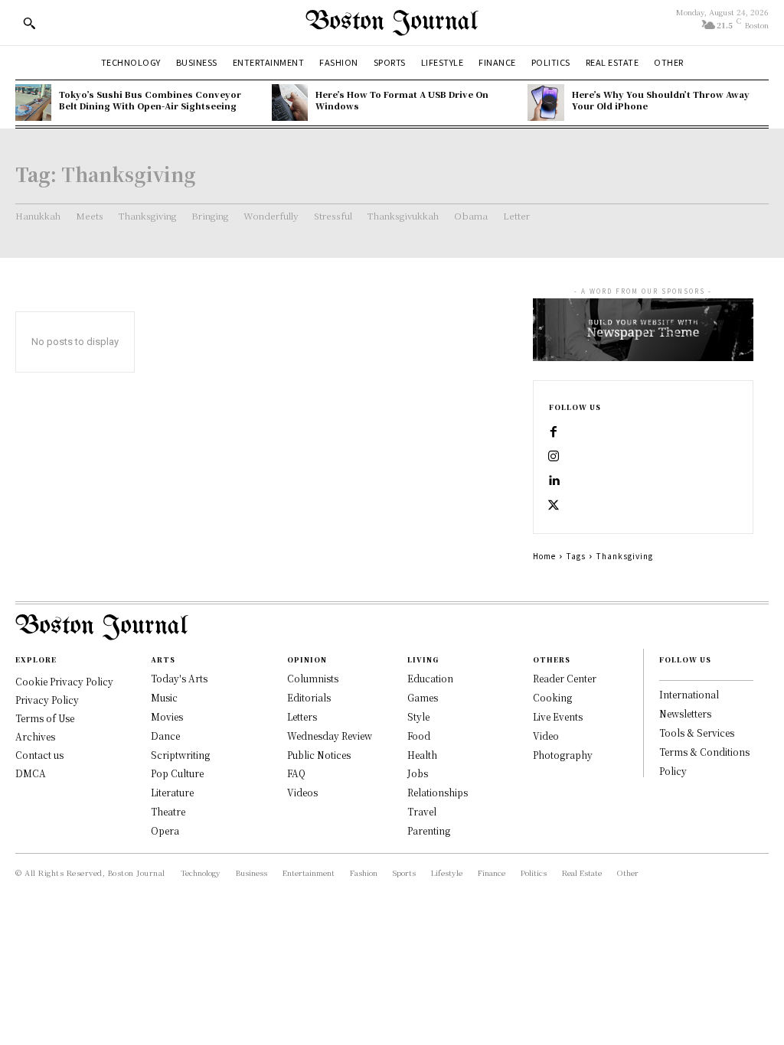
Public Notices (319, 754)
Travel (421, 811)
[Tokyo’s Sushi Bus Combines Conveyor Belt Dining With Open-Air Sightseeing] (33, 102)
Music (164, 697)
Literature (172, 792)
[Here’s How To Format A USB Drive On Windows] (290, 102)
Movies (167, 716)
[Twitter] (553, 505)
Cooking (552, 697)
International (689, 694)
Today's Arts (179, 678)
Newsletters (685, 713)
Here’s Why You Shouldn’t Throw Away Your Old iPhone (661, 100)
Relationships (437, 792)
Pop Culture (177, 773)
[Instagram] (553, 456)
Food (418, 735)
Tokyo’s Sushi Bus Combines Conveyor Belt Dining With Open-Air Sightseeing (150, 100)
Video (546, 735)
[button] (29, 23)
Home (544, 556)
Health (422, 754)
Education (430, 678)
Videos (302, 792)
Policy (673, 770)
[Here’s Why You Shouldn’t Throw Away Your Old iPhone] (546, 102)
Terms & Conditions (704, 751)
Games (422, 697)
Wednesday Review (329, 735)
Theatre (168, 811)
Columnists (312, 678)
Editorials (309, 697)
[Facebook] (553, 432)
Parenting (428, 830)
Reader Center (564, 678)
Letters (302, 716)
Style (418, 716)
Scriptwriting (180, 754)
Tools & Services (696, 732)
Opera (165, 830)
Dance (165, 735)
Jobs (417, 773)
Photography (563, 754)
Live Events (558, 716)
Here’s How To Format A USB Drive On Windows (401, 100)
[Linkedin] (553, 481)
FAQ (296, 773)
